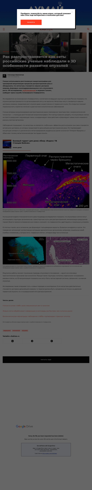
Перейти (31, 22)
